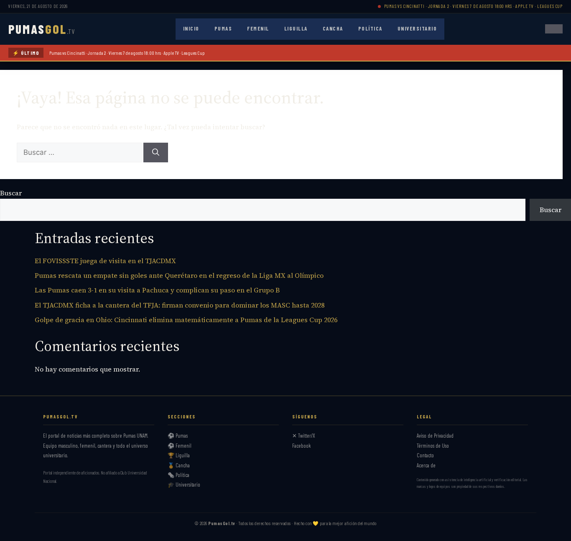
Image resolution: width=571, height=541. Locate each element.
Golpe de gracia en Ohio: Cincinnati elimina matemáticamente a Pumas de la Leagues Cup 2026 (186, 319)
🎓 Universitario (184, 484)
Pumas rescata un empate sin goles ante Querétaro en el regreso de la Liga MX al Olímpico (179, 275)
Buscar (11, 192)
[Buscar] (155, 153)
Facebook (301, 445)
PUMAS (41, 28)
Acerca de (426, 465)
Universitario (417, 28)
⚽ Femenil (179, 445)
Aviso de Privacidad (435, 435)
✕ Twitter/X (303, 435)
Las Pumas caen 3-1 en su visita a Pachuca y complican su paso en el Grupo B (157, 290)
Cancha (333, 28)
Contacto (425, 455)
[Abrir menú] (554, 28)
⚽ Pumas (178, 435)
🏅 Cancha (179, 465)
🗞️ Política (178, 475)
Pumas (223, 28)
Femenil (258, 28)
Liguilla (296, 28)
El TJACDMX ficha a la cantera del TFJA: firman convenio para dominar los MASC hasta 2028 (179, 305)
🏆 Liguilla (179, 455)
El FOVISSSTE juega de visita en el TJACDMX (105, 260)
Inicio (191, 28)
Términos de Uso (433, 445)
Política (370, 28)
